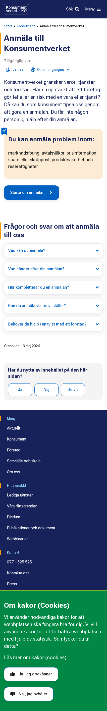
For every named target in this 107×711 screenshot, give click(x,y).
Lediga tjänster (20, 495)
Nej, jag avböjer (33, 694)
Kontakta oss (18, 573)
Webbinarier (17, 539)
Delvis (73, 389)
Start (8, 26)
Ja (20, 389)
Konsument (26, 26)
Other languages (50, 70)
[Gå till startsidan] (16, 9)
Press (12, 584)
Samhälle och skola (24, 461)
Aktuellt (13, 428)
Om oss (13, 472)
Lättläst (18, 69)
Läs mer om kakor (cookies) (35, 657)
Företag (13, 450)
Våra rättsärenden (22, 506)
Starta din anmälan (27, 192)
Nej (47, 389)
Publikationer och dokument (31, 528)
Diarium (13, 517)
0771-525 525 (19, 562)
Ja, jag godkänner (35, 674)
